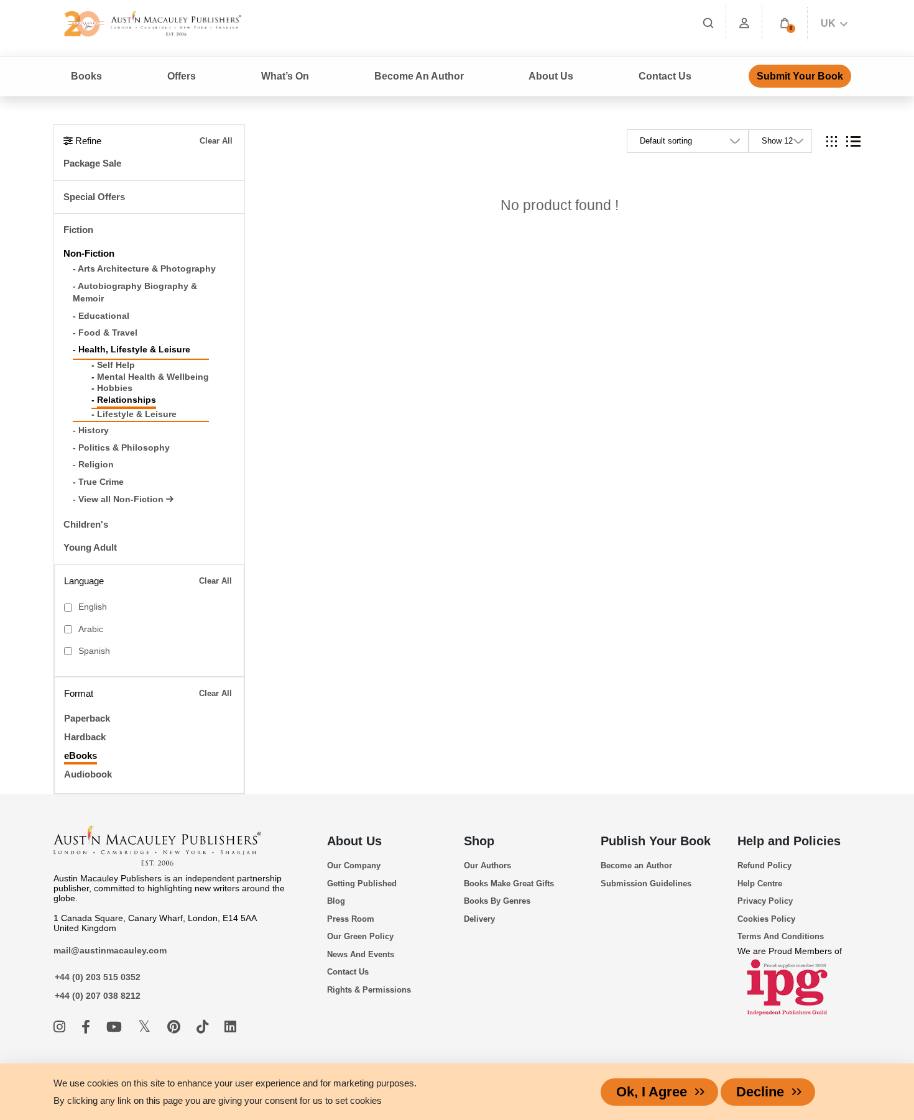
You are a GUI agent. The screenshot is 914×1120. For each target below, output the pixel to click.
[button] (785, 23)
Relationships (126, 400)
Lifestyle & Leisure (137, 414)
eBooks (80, 755)
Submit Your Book (800, 76)
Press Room (350, 919)
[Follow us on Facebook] (87, 1027)
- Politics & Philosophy (121, 447)
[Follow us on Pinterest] (175, 1027)
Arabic (90, 629)
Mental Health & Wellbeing (153, 377)
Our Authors (487, 865)
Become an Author (636, 865)
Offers (181, 76)
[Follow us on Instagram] (61, 1027)
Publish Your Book (656, 841)
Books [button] (86, 76)
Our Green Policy (360, 936)
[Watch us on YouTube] (116, 1027)
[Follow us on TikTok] (204, 1027)
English (92, 607)
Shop (479, 841)
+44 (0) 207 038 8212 (98, 996)
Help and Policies (789, 841)
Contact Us (665, 76)
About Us (354, 841)
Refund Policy (764, 865)
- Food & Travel (105, 332)
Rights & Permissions (369, 989)
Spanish (94, 651)
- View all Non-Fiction (119, 499)
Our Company (354, 865)
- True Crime (98, 482)
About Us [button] (551, 76)
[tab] (831, 141)
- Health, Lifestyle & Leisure (131, 349)
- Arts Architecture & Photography (144, 268)
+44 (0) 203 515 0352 (98, 977)
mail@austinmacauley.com (110, 950)
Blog (336, 901)
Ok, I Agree (651, 1091)
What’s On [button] (285, 76)
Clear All (216, 140)
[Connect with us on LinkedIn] (230, 1027)
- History (91, 430)
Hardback (85, 737)
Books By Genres (497, 901)
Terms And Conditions (780, 936)
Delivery (479, 919)
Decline (760, 1091)
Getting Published (362, 883)
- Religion (93, 464)
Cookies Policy (766, 919)
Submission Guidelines (646, 883)
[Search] (708, 23)
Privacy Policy (765, 901)
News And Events (360, 954)
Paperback (87, 718)
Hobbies (114, 388)
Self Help (116, 365)
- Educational (101, 316)
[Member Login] (744, 23)
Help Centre (759, 883)
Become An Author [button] (419, 76)
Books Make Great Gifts (509, 883)
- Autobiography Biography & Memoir (135, 292)
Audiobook (88, 774)
